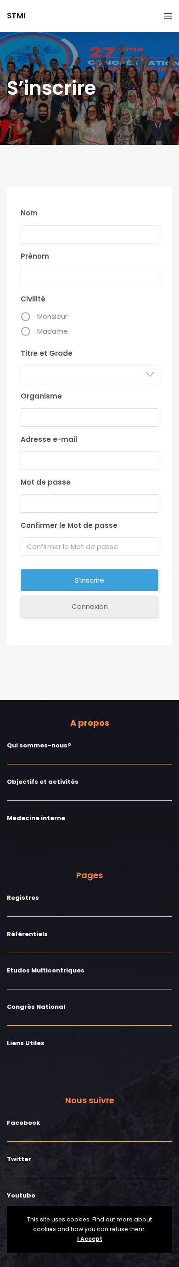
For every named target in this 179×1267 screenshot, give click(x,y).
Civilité (33, 299)
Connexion (90, 606)
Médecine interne (36, 818)
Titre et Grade (47, 353)
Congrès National (36, 1006)
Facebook (23, 1122)
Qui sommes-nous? (39, 745)
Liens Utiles (26, 1043)
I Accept (89, 1239)
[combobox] (89, 374)
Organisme (41, 396)
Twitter (19, 1159)
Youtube (21, 1195)
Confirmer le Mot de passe (69, 525)
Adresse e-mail (49, 439)
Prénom (35, 256)
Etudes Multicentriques (45, 970)
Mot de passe (46, 482)
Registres (23, 897)
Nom (29, 213)
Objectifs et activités (42, 781)
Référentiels (27, 934)
